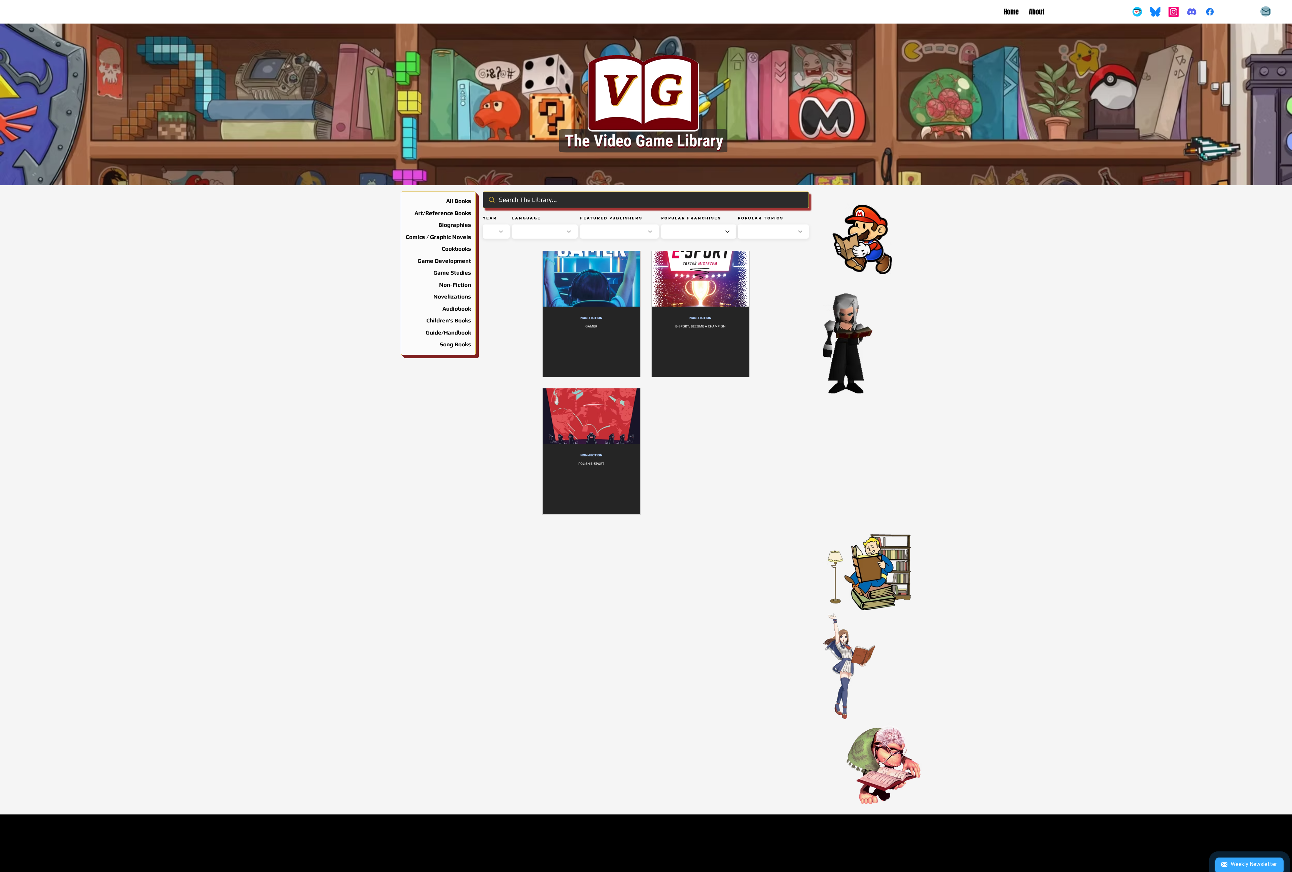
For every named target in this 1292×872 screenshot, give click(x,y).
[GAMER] (591, 279)
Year (490, 218)
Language (526, 218)
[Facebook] (1210, 12)
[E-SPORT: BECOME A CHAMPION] (700, 279)
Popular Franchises (691, 218)
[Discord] (1192, 12)
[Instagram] (1174, 12)
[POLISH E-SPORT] (591, 416)
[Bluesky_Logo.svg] (1155, 12)
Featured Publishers (611, 218)
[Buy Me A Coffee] (1137, 12)
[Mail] (1265, 11)
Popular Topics (760, 218)
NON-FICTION (591, 318)
